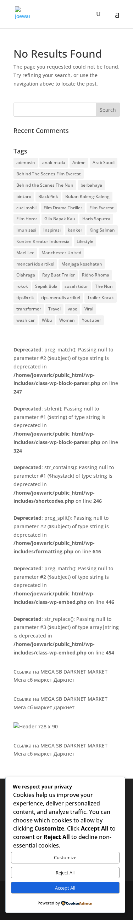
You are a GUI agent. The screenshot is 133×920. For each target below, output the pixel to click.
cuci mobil (26, 208)
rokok (22, 286)
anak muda (53, 162)
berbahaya (91, 185)
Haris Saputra (96, 219)
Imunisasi (26, 230)
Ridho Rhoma (95, 275)
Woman (67, 320)
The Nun (104, 286)
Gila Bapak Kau (59, 219)
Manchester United (61, 253)
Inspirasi (52, 230)
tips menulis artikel (60, 298)
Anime (78, 162)
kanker (75, 230)
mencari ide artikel (35, 264)
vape (72, 309)
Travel (54, 309)
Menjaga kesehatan (81, 264)
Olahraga (25, 275)
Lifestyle (85, 241)
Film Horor (26, 219)
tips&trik (25, 298)
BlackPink (48, 196)
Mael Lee (25, 253)
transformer (28, 309)
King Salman (102, 230)
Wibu (47, 320)
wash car (25, 320)
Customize (65, 857)
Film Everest (101, 208)
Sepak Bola (46, 286)
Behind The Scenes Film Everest (48, 174)
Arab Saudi (104, 162)
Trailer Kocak (100, 298)
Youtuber (91, 320)
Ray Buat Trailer (58, 275)
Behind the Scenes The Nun (44, 185)
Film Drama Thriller (63, 208)
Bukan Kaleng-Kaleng (87, 196)
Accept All (65, 888)
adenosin (25, 162)
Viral (88, 309)
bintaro (23, 196)
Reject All (65, 872)
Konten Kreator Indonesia (43, 241)
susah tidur (76, 286)
